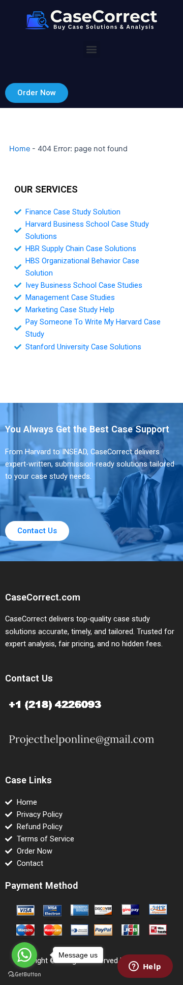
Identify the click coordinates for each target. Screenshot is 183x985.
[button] (91, 49)
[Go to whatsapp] (24, 955)
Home (19, 148)
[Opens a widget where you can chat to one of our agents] (145, 967)
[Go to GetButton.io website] (24, 974)
